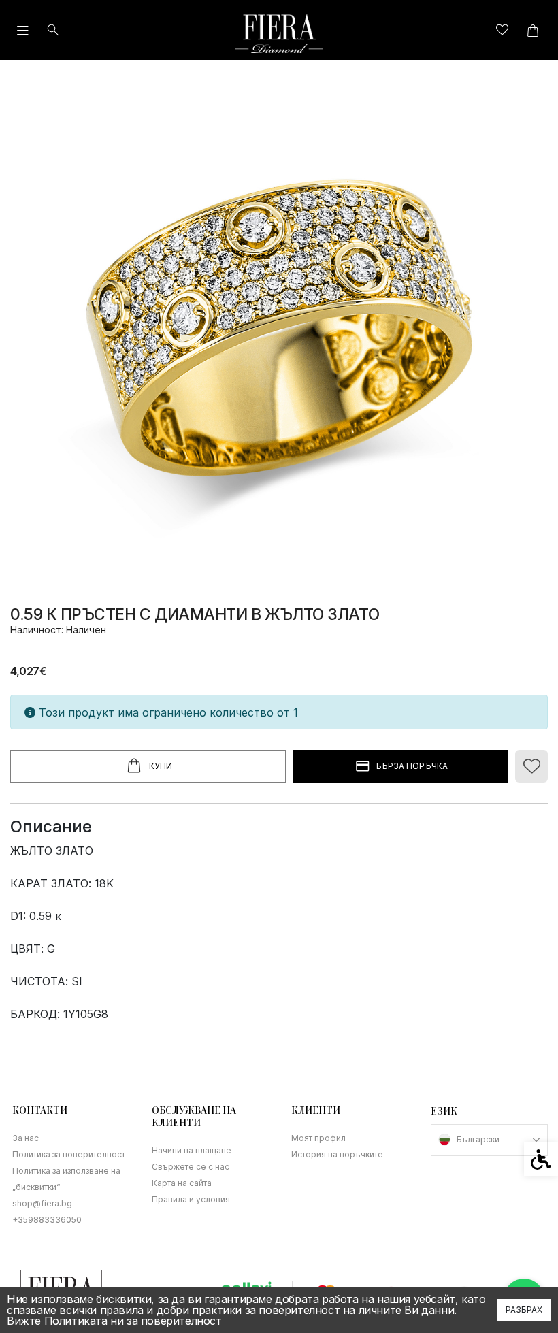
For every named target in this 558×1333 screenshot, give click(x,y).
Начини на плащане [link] (191, 1150)
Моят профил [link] (318, 1138)
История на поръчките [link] (337, 1154)
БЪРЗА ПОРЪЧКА (412, 766)
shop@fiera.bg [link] (42, 1203)
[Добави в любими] (531, 766)
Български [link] (478, 1139)
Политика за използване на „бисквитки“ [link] (66, 1179)
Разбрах (524, 1309)
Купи (160, 766)
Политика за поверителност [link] (68, 1154)
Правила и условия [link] (191, 1199)
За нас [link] (25, 1138)
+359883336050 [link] (47, 1220)
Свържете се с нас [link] (190, 1167)
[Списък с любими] (502, 30)
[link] (279, 30)
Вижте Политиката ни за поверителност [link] (114, 1321)
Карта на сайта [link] (182, 1183)
